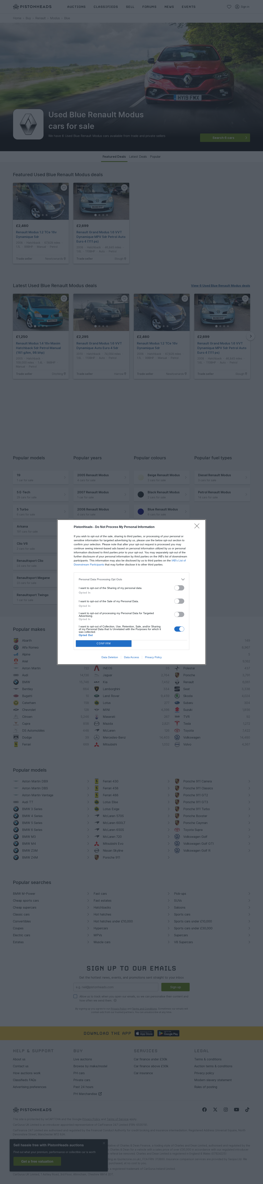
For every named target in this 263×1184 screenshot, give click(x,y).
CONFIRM (104, 643)
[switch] (179, 587)
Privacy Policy (153, 657)
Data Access (131, 657)
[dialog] (131, 592)
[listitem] (131, 579)
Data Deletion (109, 657)
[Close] (198, 527)
